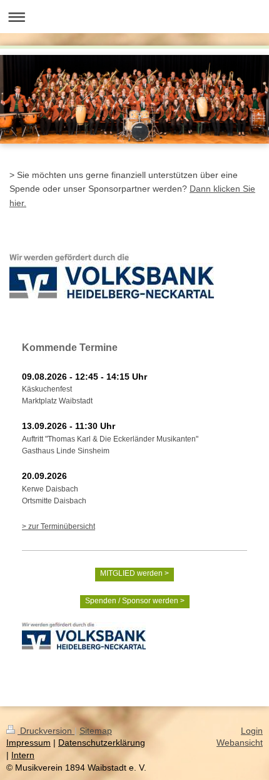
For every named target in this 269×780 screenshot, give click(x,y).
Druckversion (46, 731)
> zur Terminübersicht (58, 526)
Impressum (28, 743)
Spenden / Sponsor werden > (135, 600)
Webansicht (239, 743)
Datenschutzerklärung (101, 743)
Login (252, 731)
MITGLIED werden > (134, 573)
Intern (22, 755)
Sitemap (95, 731)
